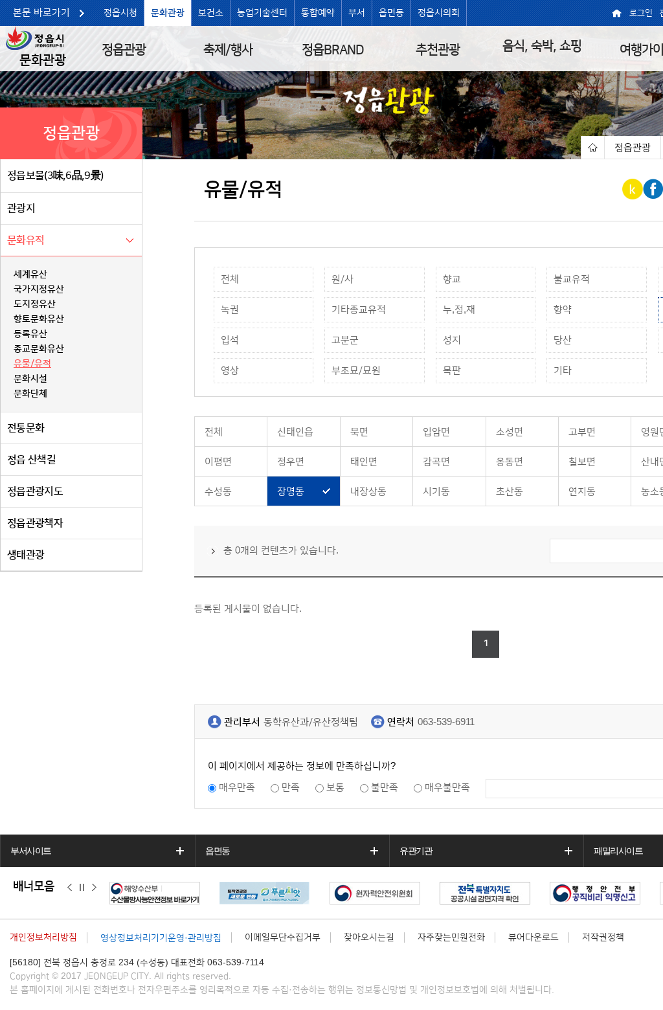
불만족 (384, 787)
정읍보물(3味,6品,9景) (55, 175)
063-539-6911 (446, 722)
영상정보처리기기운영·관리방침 (160, 938)
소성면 (509, 432)
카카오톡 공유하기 (633, 189)
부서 (356, 13)
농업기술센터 (262, 13)
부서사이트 (30, 851)
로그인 (641, 12)
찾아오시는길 (369, 937)
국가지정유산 (39, 289)
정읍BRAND (333, 50)
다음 (94, 887)
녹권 (230, 309)
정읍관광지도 (35, 491)
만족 (291, 787)
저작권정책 (603, 937)
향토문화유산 (39, 319)
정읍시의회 (439, 13)
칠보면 (582, 461)
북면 (359, 432)
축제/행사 (228, 50)
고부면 (582, 432)
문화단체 (30, 393)
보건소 (210, 13)
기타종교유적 (359, 309)
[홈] (592, 147)
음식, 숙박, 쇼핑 (541, 46)
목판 (452, 370)
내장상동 (368, 491)
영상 (230, 370)
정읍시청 (120, 13)
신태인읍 (295, 432)
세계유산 (30, 274)
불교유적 (572, 279)
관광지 (21, 208)
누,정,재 (459, 309)
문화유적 (25, 240)
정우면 (290, 461)
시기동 (436, 491)
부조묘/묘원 (356, 370)
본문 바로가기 (41, 12)
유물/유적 (32, 364)
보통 (335, 787)
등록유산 (30, 334)
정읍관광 (124, 50)
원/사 (343, 279)
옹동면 (509, 461)
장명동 (290, 491)
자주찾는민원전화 (451, 937)
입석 (230, 340)
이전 (69, 887)
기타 (563, 370)
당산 (563, 340)
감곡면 (436, 461)
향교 (452, 279)
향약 (563, 309)
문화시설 (30, 379)
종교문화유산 (39, 349)
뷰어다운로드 (533, 937)
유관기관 (415, 851)
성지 (452, 340)
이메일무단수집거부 (282, 937)
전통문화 (25, 428)
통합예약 (318, 13)
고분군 (345, 340)
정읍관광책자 (35, 523)
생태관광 (25, 555)
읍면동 (391, 13)
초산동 (509, 491)
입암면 (436, 432)
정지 (82, 887)
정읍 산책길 (31, 460)
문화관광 (168, 13)
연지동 (582, 491)
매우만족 (237, 787)
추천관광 (438, 50)
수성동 (218, 491)
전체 (230, 279)
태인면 (363, 461)
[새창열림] (158, 893)
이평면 (218, 461)
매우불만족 (447, 787)
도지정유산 (35, 304)
